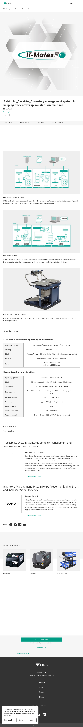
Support (41, 682)
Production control (42, 620)
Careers (41, 692)
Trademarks (52, 706)
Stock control (8, 620)
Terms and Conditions (42, 706)
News (41, 697)
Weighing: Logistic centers (24, 620)
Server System (7, 112)
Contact (41, 687)
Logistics (6, 115)
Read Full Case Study (34, 476)
